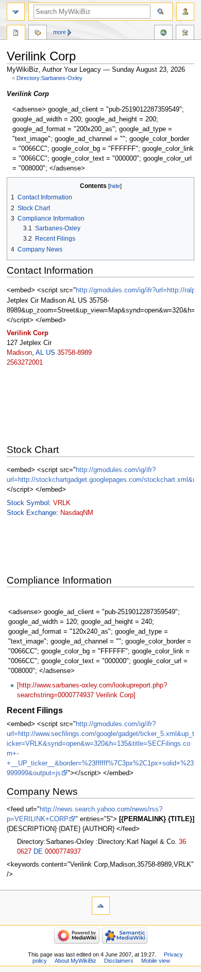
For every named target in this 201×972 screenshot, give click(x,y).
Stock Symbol (28, 503)
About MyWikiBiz (75, 961)
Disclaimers (118, 961)
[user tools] (185, 12)
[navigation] (16, 12)
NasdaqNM (76, 512)
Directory (16, 33)
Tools (185, 33)
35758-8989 (74, 352)
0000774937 (63, 851)
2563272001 (25, 362)
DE (38, 851)
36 (182, 841)
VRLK (62, 503)
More (59, 32)
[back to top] (101, 906)
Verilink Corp (27, 333)
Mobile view (155, 961)
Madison (19, 352)
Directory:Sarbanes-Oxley (49, 78)
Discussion (37, 33)
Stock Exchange (31, 512)
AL (40, 352)
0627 (24, 851)
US (50, 352)
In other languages (163, 33)
